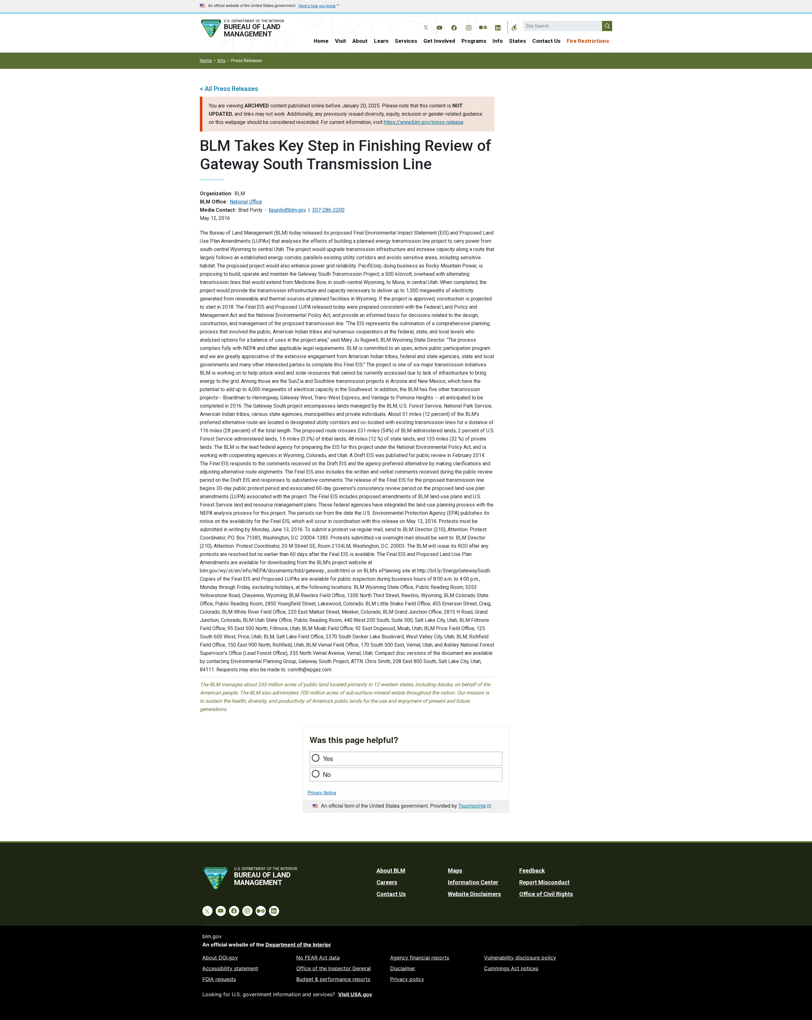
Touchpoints (472, 805)
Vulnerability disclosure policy (520, 957)
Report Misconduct (544, 882)
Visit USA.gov (355, 994)
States (517, 41)
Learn (381, 41)
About (360, 41)
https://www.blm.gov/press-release (423, 122)
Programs (474, 41)
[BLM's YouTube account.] (439, 27)
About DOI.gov (220, 957)
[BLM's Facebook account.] (454, 27)
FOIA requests (219, 979)
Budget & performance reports (333, 979)
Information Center (473, 882)
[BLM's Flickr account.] (483, 23)
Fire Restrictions (588, 41)
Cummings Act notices (511, 968)
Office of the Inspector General (333, 968)
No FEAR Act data (318, 957)
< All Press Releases (229, 89)
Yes (328, 758)
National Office (246, 202)
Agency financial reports (419, 957)
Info (498, 41)
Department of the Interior (298, 944)
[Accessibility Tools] (514, 27)
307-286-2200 (328, 210)
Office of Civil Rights (546, 894)
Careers (387, 882)
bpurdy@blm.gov (287, 210)
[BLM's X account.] (425, 23)
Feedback (532, 870)
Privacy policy (407, 979)
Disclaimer (402, 968)
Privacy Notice (322, 792)
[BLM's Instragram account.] (468, 27)
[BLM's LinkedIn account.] (498, 27)
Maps (455, 870)
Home (321, 41)
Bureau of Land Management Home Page (249, 28)
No (327, 774)
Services (406, 41)
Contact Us (546, 41)
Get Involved (439, 41)
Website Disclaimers (474, 894)
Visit (340, 41)
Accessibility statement (230, 968)
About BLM (391, 870)
